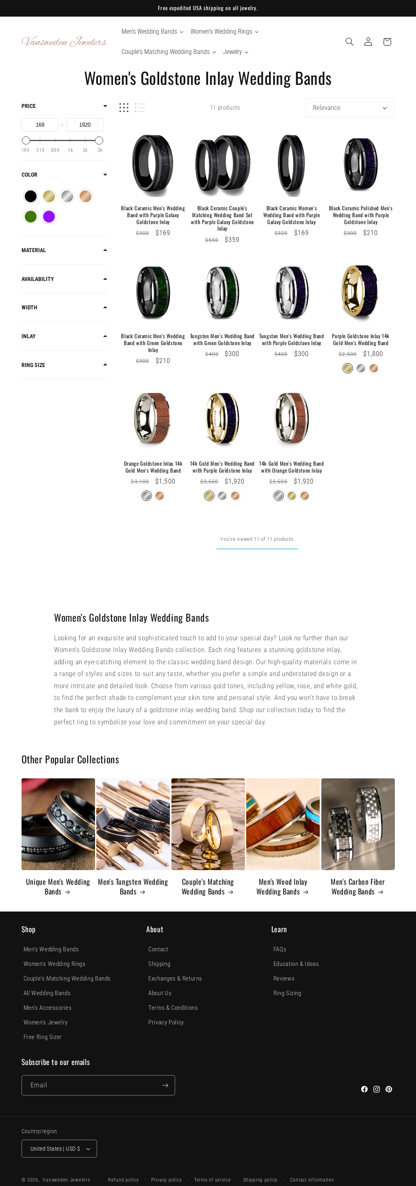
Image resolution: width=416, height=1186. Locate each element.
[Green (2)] (31, 217)
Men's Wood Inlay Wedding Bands (281, 886)
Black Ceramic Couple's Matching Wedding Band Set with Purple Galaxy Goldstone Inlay (222, 218)
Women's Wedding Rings (55, 964)
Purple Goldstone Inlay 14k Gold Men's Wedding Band (361, 339)
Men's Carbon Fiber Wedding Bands (358, 886)
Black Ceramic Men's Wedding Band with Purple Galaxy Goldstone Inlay (153, 215)
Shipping (159, 964)
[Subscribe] (165, 1085)
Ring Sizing (287, 993)
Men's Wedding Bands (51, 949)
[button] (349, 41)
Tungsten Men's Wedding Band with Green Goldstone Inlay (222, 339)
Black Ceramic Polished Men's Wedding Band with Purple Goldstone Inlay (361, 215)
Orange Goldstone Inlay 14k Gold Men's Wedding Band (153, 467)
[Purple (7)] (49, 217)
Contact (158, 949)
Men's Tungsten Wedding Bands (133, 886)
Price (29, 106)
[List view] (140, 107)
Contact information (312, 1180)
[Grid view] (123, 107)
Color (29, 174)
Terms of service (212, 1180)
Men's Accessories (48, 1007)
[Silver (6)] (67, 196)
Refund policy (123, 1180)
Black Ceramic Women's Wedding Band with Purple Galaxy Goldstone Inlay (291, 215)
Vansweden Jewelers (66, 1180)
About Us (159, 993)
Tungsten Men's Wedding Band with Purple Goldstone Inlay (291, 339)
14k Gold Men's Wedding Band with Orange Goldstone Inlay (291, 467)
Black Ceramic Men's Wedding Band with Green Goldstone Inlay (153, 343)
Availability (38, 279)
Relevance (326, 108)
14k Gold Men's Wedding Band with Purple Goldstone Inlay (222, 467)
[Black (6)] (31, 196)
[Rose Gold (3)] (85, 196)
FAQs (280, 949)
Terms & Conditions (173, 1007)
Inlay (29, 336)
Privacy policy (166, 1180)
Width (29, 307)
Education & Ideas (296, 964)
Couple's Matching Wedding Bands (208, 886)
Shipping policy (260, 1180)
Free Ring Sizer (43, 1037)
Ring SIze (33, 365)
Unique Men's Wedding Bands (58, 886)
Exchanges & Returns (175, 978)
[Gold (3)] (49, 196)
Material (34, 250)
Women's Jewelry (46, 1022)
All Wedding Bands (47, 993)
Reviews (284, 978)
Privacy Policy (166, 1022)
